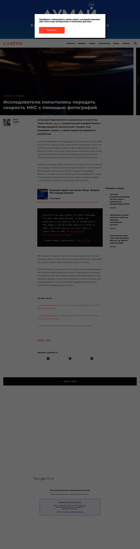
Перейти (52, 30)
